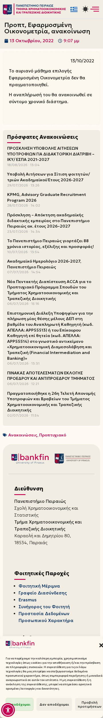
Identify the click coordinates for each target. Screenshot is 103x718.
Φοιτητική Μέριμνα (39, 586)
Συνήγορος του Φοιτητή (44, 606)
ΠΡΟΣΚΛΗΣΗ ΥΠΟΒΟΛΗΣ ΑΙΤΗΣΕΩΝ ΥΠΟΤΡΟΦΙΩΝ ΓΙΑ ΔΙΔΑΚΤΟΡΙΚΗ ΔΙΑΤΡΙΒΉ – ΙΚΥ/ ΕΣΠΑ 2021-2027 (50, 154)
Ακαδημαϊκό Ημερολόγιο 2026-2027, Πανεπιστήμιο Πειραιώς (44, 264)
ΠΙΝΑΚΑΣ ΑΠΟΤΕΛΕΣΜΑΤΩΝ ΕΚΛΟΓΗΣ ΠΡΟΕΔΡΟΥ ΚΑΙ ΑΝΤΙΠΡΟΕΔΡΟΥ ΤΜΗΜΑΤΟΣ (51, 375)
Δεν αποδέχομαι (54, 704)
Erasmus (28, 599)
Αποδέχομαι (19, 704)
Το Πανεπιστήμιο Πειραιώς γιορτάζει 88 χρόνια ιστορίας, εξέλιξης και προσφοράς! (50, 243)
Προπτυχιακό (52, 435)
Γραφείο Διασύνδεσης (43, 593)
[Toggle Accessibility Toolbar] (8, 710)
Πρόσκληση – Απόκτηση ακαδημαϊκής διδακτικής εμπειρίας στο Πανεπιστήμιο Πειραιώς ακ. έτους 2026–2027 (48, 220)
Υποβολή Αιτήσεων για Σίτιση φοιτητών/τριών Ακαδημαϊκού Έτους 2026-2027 (48, 177)
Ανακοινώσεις (22, 435)
